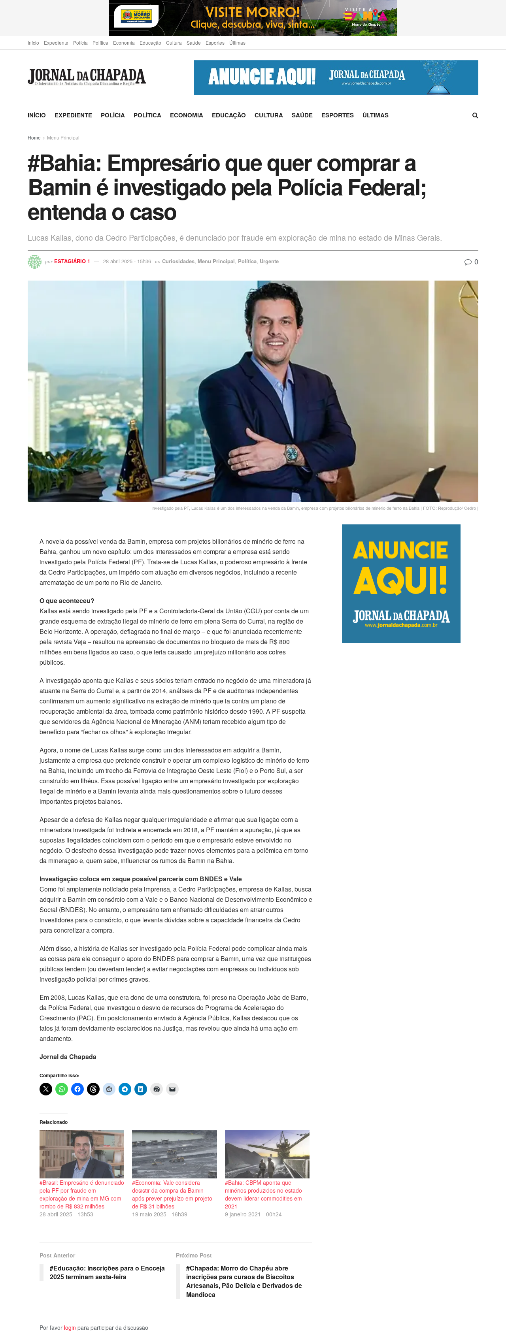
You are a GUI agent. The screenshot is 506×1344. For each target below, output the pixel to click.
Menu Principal (63, 137)
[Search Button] (475, 115)
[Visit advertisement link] (253, 18)
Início (33, 42)
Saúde (194, 42)
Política (100, 42)
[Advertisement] (410, 975)
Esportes (215, 42)
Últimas (237, 42)
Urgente (269, 261)
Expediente (56, 42)
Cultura (174, 42)
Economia (124, 42)
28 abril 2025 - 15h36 (127, 261)
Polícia (80, 42)
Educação (150, 42)
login (70, 1327)
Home (34, 137)
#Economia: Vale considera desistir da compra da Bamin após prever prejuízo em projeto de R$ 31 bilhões (172, 1194)
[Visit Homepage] (87, 78)
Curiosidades (178, 261)
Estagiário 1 (72, 261)
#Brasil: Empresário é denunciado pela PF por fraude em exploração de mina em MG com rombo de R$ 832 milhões (82, 1194)
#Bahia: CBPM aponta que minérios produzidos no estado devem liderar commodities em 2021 (263, 1194)
